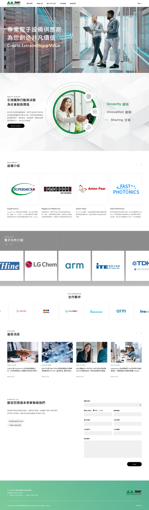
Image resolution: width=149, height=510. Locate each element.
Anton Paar (81, 209)
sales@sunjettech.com (16, 421)
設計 (43, 505)
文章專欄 (63, 3)
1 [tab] (72, 67)
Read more (11, 376)
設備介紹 (40, 3)
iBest (48, 505)
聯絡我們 (73, 3)
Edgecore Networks (51, 209)
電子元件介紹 (51, 3)
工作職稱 (116, 429)
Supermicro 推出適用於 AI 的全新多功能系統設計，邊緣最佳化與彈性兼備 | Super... (126, 369)
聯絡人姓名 (87, 410)
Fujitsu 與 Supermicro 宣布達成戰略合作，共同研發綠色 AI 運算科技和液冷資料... (22, 369)
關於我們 (30, 3)
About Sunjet (16, 126)
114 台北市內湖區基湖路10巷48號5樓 (19, 490)
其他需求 (87, 438)
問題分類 (87, 401)
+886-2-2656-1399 (15, 495)
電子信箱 (87, 420)
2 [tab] (76, 67)
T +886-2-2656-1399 (15, 425)
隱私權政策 (139, 505)
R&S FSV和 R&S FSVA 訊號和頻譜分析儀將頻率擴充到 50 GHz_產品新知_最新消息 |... (57, 369)
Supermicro (13, 209)
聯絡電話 (116, 410)
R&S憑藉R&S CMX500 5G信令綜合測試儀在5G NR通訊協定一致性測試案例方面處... (91, 369)
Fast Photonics (117, 209)
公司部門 (87, 429)
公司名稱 (116, 420)
